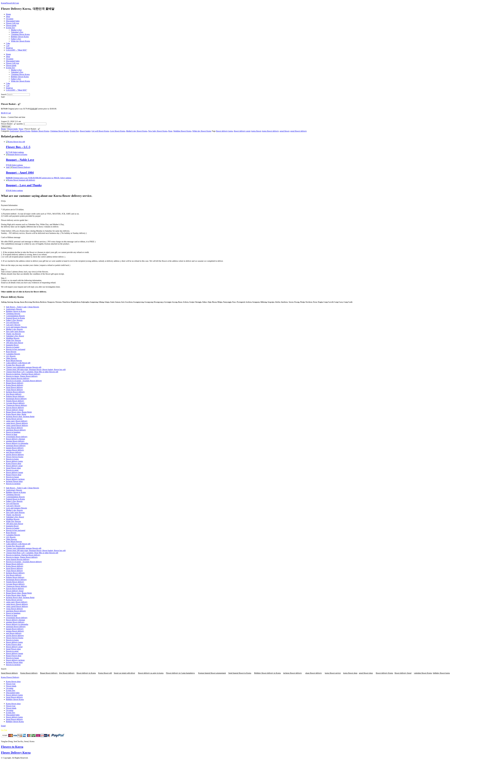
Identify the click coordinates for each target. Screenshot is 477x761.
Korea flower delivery (14, 385)
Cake (8, 43)
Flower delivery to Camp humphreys (180, 673)
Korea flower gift (105, 673)
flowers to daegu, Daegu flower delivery (22, 376)
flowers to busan (12, 477)
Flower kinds (11, 25)
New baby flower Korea (157, 131)
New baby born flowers (15, 331)
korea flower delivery (270, 131)
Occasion (9, 19)
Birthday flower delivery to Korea (267, 673)
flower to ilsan (11, 434)
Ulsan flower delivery (14, 390)
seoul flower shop (366, 673)
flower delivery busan (14, 472)
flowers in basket (12, 347)
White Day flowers (13, 340)
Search (3, 94)
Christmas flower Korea (20, 34)
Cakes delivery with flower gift (18, 363)
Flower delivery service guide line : (15, 220)
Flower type (10, 684)
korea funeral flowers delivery (17, 378)
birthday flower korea (441, 673)
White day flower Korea (20, 41)
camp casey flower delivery (16, 421)
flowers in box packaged (15, 349)
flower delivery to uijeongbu (17, 443)
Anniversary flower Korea (20, 131)
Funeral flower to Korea (15, 318)
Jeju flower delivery (13, 394)
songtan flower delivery (15, 441)
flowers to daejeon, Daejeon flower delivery (23, 374)
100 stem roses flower (14, 343)
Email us (9, 48)
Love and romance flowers (16, 327)
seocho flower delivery (15, 454)
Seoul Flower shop (13, 468)
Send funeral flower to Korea (239, 673)
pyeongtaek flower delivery (16, 437)
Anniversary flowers (14, 309)
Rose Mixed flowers (14, 360)
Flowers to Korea (12, 746)
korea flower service (333, 673)
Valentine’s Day (17, 32)
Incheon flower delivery (15, 392)
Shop (8, 16)
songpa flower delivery (15, 450)
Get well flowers (12, 322)
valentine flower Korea (423, 673)
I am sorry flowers (13, 325)
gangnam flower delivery (16, 446)
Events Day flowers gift (15, 365)
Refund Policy (6, 248)
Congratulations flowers (15, 316)
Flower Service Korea (14, 457)
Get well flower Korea (100, 131)
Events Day (10, 28)
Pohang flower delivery (15, 396)
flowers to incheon (13, 484)
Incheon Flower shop (14, 481)
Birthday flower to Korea (16, 311)
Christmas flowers (13, 314)
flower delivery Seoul (403, 673)
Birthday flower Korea (20, 37)
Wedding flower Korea (182, 131)
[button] (238, 205)
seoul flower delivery (298, 131)
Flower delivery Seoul (14, 410)
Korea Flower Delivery (10, 677)
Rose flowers (11, 352)
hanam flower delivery (15, 448)
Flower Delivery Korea (16, 752)
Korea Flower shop (13, 463)
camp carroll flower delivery (17, 425)
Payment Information (9, 205)
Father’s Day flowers (14, 320)
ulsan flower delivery (313, 673)
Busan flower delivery (14, 383)
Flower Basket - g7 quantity (12, 124)
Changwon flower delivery (16, 405)
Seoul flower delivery (14, 387)
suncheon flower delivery (16, 430)
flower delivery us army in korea (150, 673)
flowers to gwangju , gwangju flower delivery (24, 381)
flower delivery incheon (15, 479)
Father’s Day (16, 39)
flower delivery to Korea (86, 673)
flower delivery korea (224, 131)
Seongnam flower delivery (16, 399)
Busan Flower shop (13, 475)
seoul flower (284, 131)
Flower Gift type (12, 23)
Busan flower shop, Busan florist (19, 412)
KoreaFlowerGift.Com (10, 3)
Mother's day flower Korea (136, 131)
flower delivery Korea (384, 673)
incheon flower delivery (292, 673)
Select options (18, 152)
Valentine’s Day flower (15, 336)
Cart (7, 46)
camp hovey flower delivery (17, 423)
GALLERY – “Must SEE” (16, 50)
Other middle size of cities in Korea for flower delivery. (24, 292)
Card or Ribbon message (10, 237)
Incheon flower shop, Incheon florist (20, 416)
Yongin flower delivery (15, 401)
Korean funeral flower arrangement (212, 673)
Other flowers (11, 358)
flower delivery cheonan (15, 439)
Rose (21, 129)
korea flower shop (350, 673)
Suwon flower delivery (15, 407)
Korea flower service (14, 419)
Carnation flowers (13, 354)
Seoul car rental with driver (124, 673)
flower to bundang (13, 432)
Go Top (4, 730)
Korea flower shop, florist (16, 414)
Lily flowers (11, 356)
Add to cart (6, 126)
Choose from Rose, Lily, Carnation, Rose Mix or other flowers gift (32, 372)
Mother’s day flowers (14, 329)
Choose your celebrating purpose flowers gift (23, 367)
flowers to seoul (12, 470)
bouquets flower (12, 345)
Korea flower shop (13, 681)
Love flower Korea (117, 131)
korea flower (256, 131)
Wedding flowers (12, 338)
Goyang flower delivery (15, 403)
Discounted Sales (13, 21)
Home (8, 14)
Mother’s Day (16, 30)
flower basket (85, 131)
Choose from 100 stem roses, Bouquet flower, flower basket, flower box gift (36, 369)
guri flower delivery (13, 452)
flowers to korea (12, 459)
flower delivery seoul (242, 131)
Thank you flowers (13, 334)
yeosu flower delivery (14, 428)
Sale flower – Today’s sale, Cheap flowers (22, 307)
